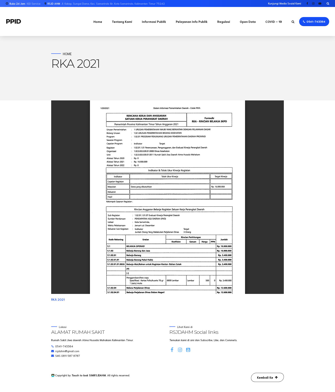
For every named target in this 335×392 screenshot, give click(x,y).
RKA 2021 (58, 299)
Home (97, 21)
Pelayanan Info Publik (192, 21)
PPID (13, 21)
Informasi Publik (154, 21)
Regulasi (223, 21)
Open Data (248, 21)
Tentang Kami (122, 21)
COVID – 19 (273, 21)
